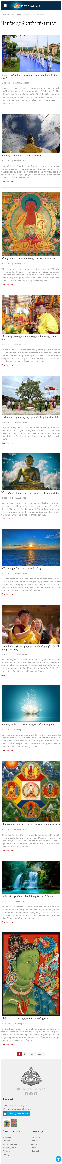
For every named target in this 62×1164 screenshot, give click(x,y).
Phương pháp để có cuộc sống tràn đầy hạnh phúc (27, 724)
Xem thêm (5, 104)
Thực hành (16, 15)
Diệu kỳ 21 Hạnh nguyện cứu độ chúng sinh (25, 1018)
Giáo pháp (35, 1137)
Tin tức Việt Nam (10, 1144)
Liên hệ (6, 1155)
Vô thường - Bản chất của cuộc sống (21, 568)
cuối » (40, 1054)
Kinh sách (35, 1151)
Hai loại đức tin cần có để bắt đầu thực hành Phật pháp (30, 824)
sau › (32, 1054)
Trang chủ (5, 15)
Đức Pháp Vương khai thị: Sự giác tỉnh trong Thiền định (28, 338)
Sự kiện (6, 1151)
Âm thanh (35, 1144)
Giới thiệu (7, 1141)
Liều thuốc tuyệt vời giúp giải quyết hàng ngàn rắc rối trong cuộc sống (30, 647)
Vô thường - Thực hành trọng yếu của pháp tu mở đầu (30, 492)
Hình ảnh (34, 1141)
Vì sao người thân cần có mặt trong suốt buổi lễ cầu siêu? (29, 76)
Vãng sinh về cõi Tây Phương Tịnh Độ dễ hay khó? (29, 258)
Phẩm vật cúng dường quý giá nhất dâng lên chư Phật (29, 417)
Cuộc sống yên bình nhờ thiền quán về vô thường (27, 896)
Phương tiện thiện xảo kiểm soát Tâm (21, 155)
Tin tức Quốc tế (9, 1148)
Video (33, 1148)
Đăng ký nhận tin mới (18, 1114)
